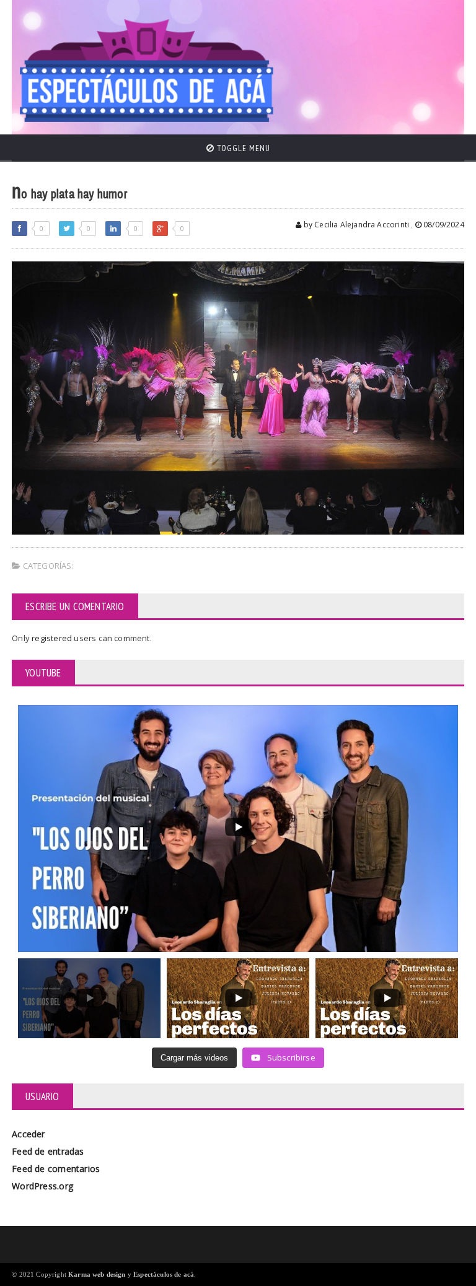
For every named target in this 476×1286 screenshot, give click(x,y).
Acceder (28, 1134)
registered (53, 638)
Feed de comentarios (56, 1168)
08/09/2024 (442, 224)
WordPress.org (42, 1186)
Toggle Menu (242, 148)
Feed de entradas (48, 1151)
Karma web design (97, 1274)
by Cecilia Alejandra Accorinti (355, 224)
